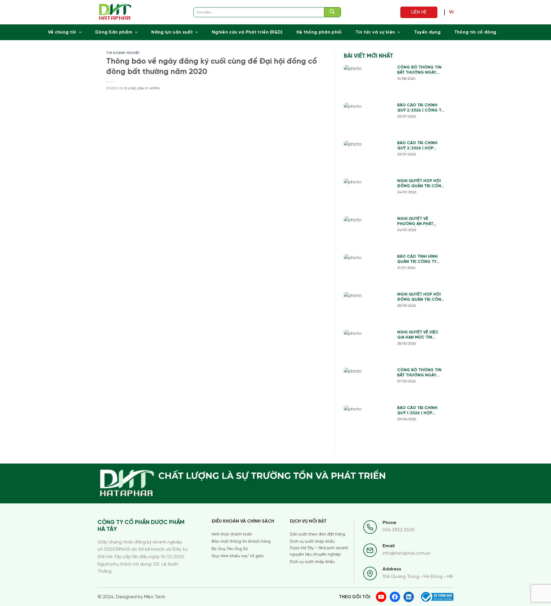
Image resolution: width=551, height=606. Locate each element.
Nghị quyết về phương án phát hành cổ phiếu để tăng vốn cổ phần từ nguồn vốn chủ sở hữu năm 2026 (421, 222)
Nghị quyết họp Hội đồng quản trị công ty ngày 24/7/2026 (421, 184)
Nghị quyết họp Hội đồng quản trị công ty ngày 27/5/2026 (421, 297)
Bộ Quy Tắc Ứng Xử (230, 549)
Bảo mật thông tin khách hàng (241, 541)
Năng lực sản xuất (172, 32)
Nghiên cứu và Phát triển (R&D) (247, 32)
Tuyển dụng (427, 32)
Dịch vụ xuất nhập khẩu (312, 541)
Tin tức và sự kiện (375, 32)
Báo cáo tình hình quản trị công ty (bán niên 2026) (417, 260)
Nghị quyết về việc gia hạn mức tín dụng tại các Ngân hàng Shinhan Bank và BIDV (418, 335)
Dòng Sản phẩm (113, 32)
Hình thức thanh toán (232, 534)
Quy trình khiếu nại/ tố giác (238, 556)
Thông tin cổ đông (475, 32)
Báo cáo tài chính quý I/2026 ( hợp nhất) (417, 411)
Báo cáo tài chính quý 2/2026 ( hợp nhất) (417, 146)
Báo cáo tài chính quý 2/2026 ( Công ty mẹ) (420, 108)
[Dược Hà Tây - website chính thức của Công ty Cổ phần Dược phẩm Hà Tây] (115, 12)
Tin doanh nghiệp (123, 53)
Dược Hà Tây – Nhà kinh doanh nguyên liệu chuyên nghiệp (319, 551)
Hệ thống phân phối (319, 32)
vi (451, 12)
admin (155, 88)
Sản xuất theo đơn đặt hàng (317, 534)
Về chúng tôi (62, 32)
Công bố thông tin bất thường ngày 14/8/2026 (419, 70)
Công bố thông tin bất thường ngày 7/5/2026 (419, 373)
